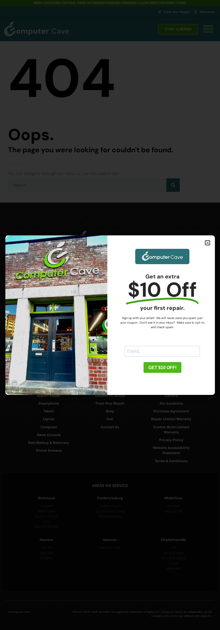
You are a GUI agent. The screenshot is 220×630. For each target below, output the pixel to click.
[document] (110, 315)
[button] (208, 243)
